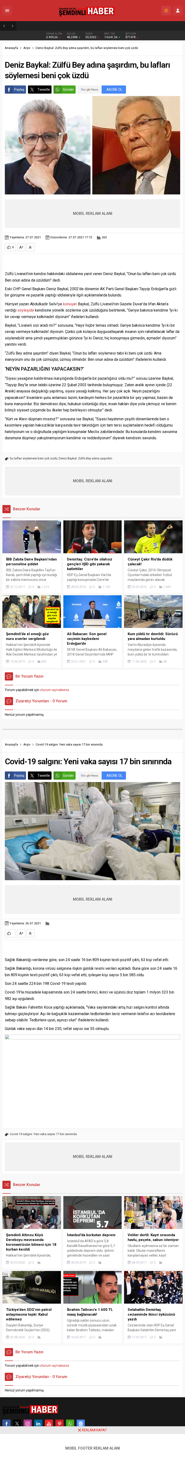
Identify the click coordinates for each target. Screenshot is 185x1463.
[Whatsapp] (70, 1424)
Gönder (68, 89)
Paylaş (19, 89)
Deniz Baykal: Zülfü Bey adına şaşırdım (85, 458)
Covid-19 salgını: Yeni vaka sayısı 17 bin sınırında (43, 1134)
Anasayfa (11, 48)
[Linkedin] (38, 1424)
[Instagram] (28, 1424)
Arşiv (26, 48)
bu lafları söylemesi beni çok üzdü (33, 458)
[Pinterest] (59, 1424)
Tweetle (43, 89)
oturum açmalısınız (54, 690)
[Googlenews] (81, 1424)
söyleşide (25, 310)
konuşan (70, 304)
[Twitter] (17, 1424)
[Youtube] (49, 1424)
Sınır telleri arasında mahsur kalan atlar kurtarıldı (57, 26)
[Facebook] (6, 1424)
